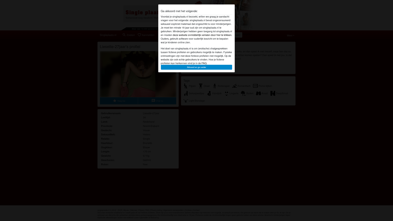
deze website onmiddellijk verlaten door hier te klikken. (202, 35)
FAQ (204, 63)
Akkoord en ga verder (196, 67)
